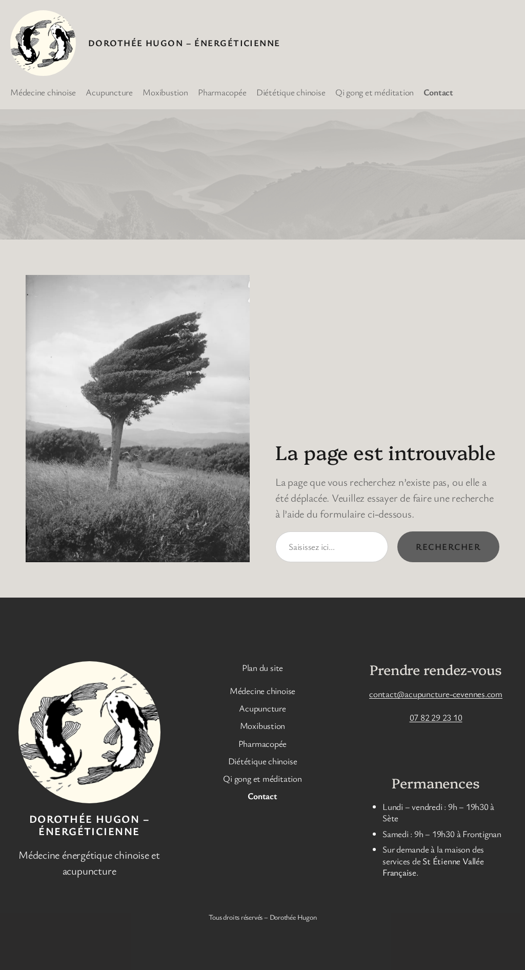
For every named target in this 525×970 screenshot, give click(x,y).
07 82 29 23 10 (436, 717)
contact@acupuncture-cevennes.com (435, 694)
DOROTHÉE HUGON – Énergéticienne (184, 43)
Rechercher (448, 546)
